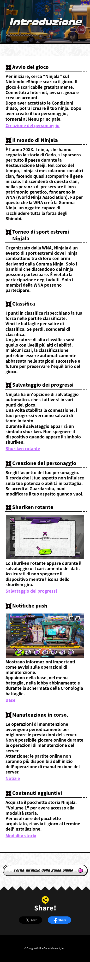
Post (33, 920)
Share (62, 920)
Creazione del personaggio (33, 125)
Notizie (13, 778)
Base (10, 700)
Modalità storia (21, 835)
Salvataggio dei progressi (31, 591)
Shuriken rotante (23, 448)
